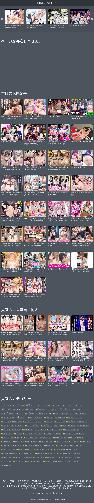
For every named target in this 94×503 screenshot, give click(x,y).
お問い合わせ (58, 493)
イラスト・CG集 (79, 413)
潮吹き (82, 421)
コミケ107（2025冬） (11, 445)
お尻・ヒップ (32, 425)
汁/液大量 (29, 445)
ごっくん (6, 461)
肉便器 (71, 421)
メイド (74, 441)
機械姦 (40, 453)
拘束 (19, 413)
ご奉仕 (56, 449)
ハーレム (41, 429)
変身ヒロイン (61, 441)
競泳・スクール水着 (11, 429)
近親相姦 (6, 457)
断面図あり (45, 437)
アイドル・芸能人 (30, 437)
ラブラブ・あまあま (33, 421)
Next (92, 19)
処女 (77, 409)
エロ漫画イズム (40, 493)
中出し (6, 405)
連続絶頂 (28, 429)
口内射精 (83, 425)
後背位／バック (74, 417)
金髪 (5, 437)
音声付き (6, 465)
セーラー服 (62, 445)
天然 (26, 461)
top (33, 493)
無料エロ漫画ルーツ (47, 3)
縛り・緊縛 (60, 425)
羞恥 (72, 425)
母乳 (49, 453)
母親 (47, 461)
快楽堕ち (42, 413)
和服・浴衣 (76, 445)
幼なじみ (75, 457)
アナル (52, 409)
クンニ (28, 433)
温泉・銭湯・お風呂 (23, 457)
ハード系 (36, 461)
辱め (29, 409)
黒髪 (57, 433)
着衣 (21, 417)
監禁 (18, 433)
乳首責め (85, 441)
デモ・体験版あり (25, 453)
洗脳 (48, 433)
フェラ (42, 405)
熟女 (38, 417)
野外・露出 (65, 409)
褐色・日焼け (46, 441)
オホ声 (77, 461)
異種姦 (50, 457)
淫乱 (17, 461)
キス (81, 437)
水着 (48, 421)
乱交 (5, 425)
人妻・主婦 (8, 413)
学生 (65, 413)
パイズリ (54, 405)
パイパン (19, 441)
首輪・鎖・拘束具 (72, 453)
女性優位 (39, 457)
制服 (78, 405)
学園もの (41, 409)
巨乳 (31, 405)
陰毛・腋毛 (31, 441)
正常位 (60, 417)
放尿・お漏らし (42, 449)
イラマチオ (17, 425)
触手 (20, 449)
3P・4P (54, 413)
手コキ (15, 437)
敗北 (68, 461)
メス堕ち (6, 441)
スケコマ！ (49, 493)
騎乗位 (49, 417)
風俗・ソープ (8, 449)
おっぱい (19, 405)
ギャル (17, 421)
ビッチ (6, 421)
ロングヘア (62, 457)
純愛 (29, 449)
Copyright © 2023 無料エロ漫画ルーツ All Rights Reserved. (47, 499)
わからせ (49, 445)
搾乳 (39, 445)
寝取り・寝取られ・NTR (13, 409)
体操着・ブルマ (71, 429)
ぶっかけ (68, 405)
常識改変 (57, 461)
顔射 (72, 437)
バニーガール (8, 453)
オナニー (60, 421)
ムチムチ (7, 433)
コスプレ (47, 425)
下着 (58, 453)
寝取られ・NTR (69, 449)
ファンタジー (55, 429)
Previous (2, 19)
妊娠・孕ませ (8, 417)
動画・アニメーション (74, 433)
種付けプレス (60, 437)
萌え (38, 433)
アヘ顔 (30, 413)
